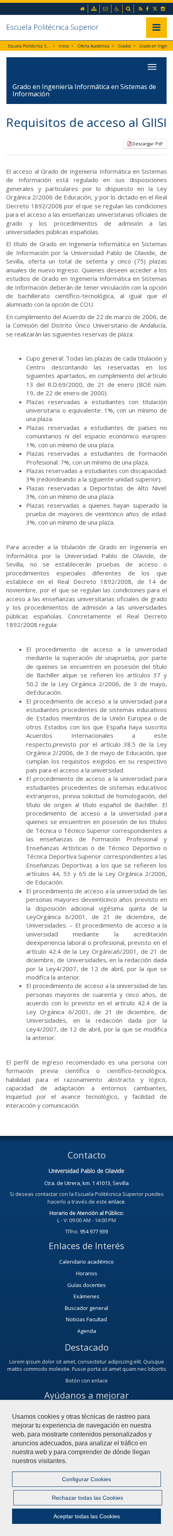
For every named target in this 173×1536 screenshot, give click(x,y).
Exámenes (86, 1296)
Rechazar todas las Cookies (87, 1497)
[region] (86, 1468)
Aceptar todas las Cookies (87, 1516)
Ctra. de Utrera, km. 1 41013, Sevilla (86, 1183)
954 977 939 (94, 1231)
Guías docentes (86, 1285)
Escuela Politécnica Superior (52, 27)
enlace (116, 1201)
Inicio (64, 46)
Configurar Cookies (86, 1479)
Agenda (86, 1331)
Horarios (86, 1273)
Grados (124, 46)
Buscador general (86, 1308)
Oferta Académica (93, 46)
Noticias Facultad (86, 1319)
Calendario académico (86, 1261)
